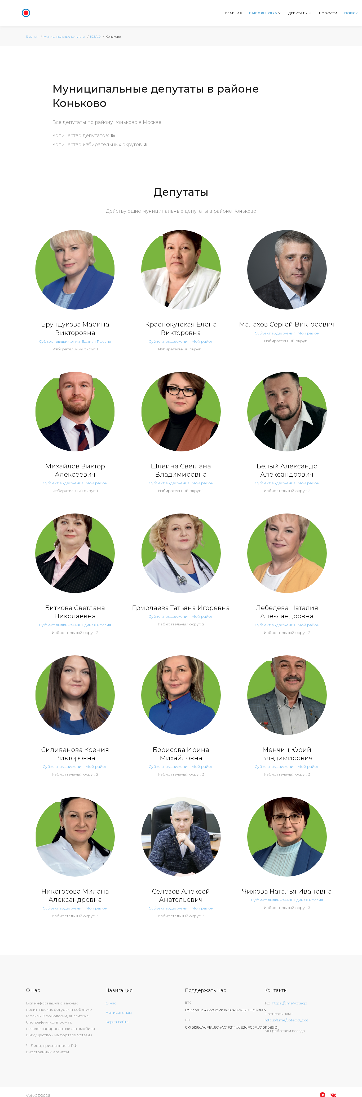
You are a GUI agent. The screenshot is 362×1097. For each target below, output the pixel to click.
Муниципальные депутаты (64, 36)
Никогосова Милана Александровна (75, 895)
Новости (328, 13)
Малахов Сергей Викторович (287, 324)
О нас (110, 1003)
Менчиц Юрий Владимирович (287, 754)
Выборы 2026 (263, 13)
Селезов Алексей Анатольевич (181, 895)
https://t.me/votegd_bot (286, 1020)
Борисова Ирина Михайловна (181, 754)
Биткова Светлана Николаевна (75, 612)
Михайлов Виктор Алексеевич (75, 470)
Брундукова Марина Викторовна (75, 328)
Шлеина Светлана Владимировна (181, 470)
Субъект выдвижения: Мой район (181, 341)
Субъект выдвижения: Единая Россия (75, 341)
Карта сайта (117, 1021)
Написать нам (118, 1012)
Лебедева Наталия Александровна (287, 612)
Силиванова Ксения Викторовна (75, 754)
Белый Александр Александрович (287, 470)
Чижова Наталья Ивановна (287, 891)
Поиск (351, 13)
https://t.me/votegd (289, 1003)
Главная (233, 13)
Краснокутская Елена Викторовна (181, 328)
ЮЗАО (95, 36)
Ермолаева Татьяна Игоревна (181, 608)
